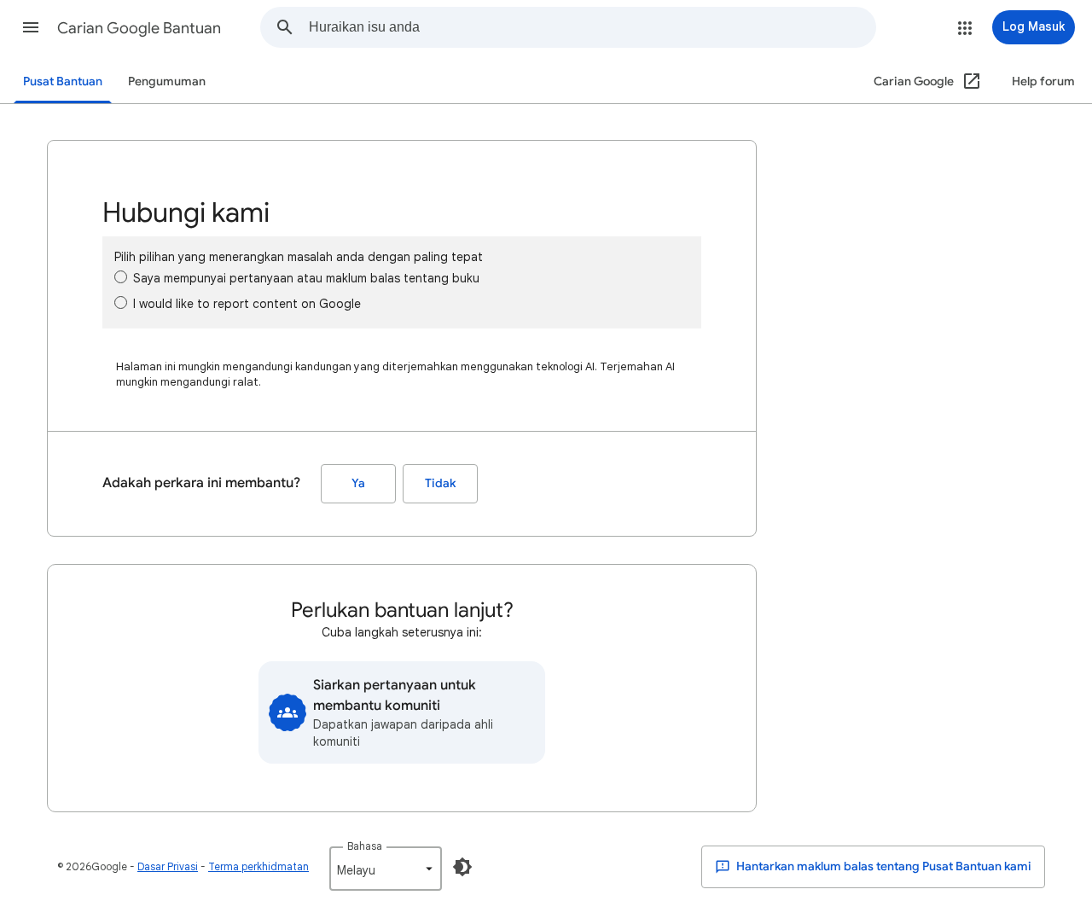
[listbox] (385, 868)
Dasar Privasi (167, 866)
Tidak (440, 483)
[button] (30, 27)
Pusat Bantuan (62, 81)
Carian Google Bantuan (139, 28)
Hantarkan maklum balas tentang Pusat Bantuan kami (882, 866)
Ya (358, 483)
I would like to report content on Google (247, 303)
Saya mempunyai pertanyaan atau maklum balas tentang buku (306, 278)
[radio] (120, 276)
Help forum (1043, 81)
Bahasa (364, 846)
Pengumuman (167, 81)
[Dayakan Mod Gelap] (462, 866)
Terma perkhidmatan (258, 866)
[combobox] (592, 27)
